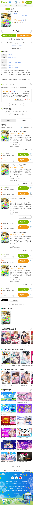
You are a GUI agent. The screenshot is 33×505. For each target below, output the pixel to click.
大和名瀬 (14, 13)
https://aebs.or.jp (11, 503)
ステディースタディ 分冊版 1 (18, 131)
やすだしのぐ (24, 385)
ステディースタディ (13, 67)
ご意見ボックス (16, 483)
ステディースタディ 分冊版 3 (18, 198)
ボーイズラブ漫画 (22, 16)
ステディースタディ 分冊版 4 (18, 232)
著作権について (20, 488)
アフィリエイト (8, 486)
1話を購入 (24, 35)
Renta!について (9, 481)
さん (15, 91)
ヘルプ (15, 481)
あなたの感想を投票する (15, 114)
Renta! (2, 304)
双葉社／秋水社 (12, 57)
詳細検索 (27, 470)
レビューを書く (18, 22)
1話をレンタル (9, 35)
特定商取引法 (12, 488)
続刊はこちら (15, 48)
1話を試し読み (16, 31)
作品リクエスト (8, 483)
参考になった (20, 99)
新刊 (5, 470)
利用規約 (15, 486)
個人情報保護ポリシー (23, 486)
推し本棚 (9, 42)
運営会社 (25, 490)
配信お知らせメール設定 (16, 45)
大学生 (19, 62)
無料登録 (29, 2)
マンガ (9, 60)
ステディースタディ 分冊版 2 (18, 165)
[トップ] (4, 2)
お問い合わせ (24, 481)
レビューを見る (15, 104)
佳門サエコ (13, 385)
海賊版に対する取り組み (17, 490)
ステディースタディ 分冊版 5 (18, 266)
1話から (3, 128)
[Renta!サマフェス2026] (9, 2)
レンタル (14, 65)
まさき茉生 (3, 385)
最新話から (9, 128)
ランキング (16, 470)
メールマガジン (24, 483)
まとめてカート (26, 127)
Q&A (19, 481)
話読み (9, 65)
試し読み (25, 149)
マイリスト (24, 42)
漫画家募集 (8, 490)
